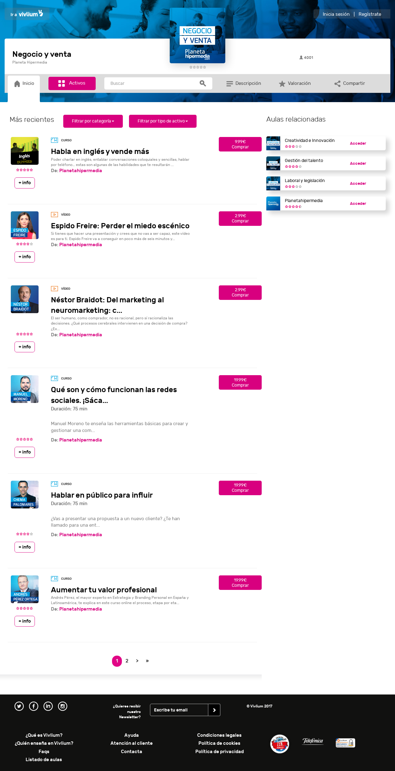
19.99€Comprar (240, 382)
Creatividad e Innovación (310, 140)
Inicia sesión (336, 14)
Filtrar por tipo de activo (161, 121)
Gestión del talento (304, 160)
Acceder (358, 143)
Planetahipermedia (80, 170)
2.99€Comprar (240, 218)
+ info (25, 182)
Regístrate (370, 14)
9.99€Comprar (240, 144)
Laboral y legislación (305, 180)
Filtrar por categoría (91, 121)
